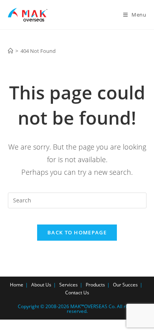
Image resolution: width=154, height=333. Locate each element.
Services (68, 284)
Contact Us (77, 292)
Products (95, 284)
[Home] (10, 50)
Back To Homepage (77, 232)
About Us (41, 284)
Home (16, 284)
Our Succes (125, 284)
